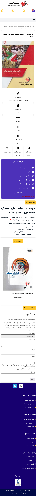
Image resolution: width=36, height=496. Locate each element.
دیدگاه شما (31, 339)
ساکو (18, 112)
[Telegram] (15, 386)
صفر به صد (12, 493)
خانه (33, 26)
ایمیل (33, 356)
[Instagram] (21, 386)
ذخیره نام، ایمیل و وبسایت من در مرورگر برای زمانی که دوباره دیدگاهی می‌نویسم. (18, 365)
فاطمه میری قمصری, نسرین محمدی (18, 100)
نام (33, 349)
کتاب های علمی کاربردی (19, 26)
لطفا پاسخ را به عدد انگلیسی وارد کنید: (24, 369)
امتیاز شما (31, 333)
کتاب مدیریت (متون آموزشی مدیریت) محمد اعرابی (22, 293)
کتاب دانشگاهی (28, 26)
